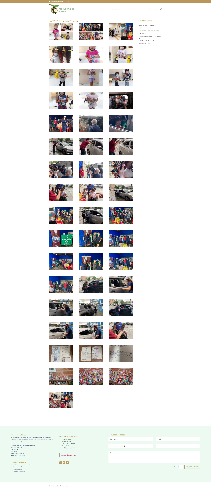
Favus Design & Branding (64, 486)
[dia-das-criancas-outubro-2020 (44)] (61, 353)
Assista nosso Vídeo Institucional (71, 448)
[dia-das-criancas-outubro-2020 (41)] (61, 330)
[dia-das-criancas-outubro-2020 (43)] (121, 330)
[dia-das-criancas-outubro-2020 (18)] (91, 146)
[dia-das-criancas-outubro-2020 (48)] (91, 376)
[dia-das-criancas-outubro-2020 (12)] (91, 100)
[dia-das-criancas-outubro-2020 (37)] (121, 284)
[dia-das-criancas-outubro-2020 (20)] (61, 169)
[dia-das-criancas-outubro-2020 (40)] (121, 307)
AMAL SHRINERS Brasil (68, 443)
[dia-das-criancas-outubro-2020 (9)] (91, 77)
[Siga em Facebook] (60, 462)
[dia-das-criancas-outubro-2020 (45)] (91, 353)
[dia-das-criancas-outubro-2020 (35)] (61, 284)
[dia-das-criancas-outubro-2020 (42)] (91, 330)
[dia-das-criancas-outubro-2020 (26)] (61, 215)
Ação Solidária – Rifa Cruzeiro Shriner (149, 30)
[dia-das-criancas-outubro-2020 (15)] (91, 123)
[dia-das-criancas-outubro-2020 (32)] (61, 261)
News (135, 9)
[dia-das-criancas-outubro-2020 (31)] (121, 238)
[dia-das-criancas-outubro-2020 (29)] (61, 238)
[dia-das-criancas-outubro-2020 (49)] (121, 376)
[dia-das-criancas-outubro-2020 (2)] (61, 31)
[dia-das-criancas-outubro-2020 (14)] (61, 123)
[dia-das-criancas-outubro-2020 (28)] (121, 215)
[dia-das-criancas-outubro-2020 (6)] (91, 54)
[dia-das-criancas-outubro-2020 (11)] (61, 100)
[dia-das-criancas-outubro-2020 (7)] (121, 54)
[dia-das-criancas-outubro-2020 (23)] (61, 192)
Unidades (125, 9)
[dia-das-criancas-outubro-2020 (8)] (61, 77)
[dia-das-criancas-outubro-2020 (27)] (91, 215)
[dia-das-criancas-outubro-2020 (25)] (121, 192)
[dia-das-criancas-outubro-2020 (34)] (121, 261)
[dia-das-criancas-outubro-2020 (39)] (91, 307)
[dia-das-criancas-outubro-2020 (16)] (121, 123)
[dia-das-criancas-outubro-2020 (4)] (121, 31)
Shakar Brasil (103, 9)
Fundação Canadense (68, 445)
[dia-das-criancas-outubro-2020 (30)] (91, 238)
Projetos (115, 9)
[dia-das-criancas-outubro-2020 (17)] (61, 146)
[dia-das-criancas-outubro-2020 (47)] (61, 376)
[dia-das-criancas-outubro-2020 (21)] (91, 169)
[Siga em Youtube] (67, 462)
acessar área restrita (68, 455)
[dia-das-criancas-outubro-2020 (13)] (121, 100)
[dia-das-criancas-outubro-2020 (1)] (61, 399)
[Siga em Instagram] (64, 462)
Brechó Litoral (142, 33)
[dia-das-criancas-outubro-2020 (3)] (91, 31)
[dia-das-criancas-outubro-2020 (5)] (61, 54)
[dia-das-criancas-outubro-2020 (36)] (91, 284)
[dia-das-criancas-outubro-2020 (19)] (121, 146)
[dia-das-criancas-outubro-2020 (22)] (121, 169)
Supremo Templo (66, 439)
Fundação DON (66, 441)
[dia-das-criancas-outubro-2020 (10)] (121, 77)
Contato (143, 9)
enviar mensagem (192, 467)
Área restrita (153, 9)
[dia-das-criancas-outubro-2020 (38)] (61, 307)
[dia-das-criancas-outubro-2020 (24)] (91, 192)
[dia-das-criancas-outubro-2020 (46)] (121, 353)
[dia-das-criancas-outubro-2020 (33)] (91, 261)
